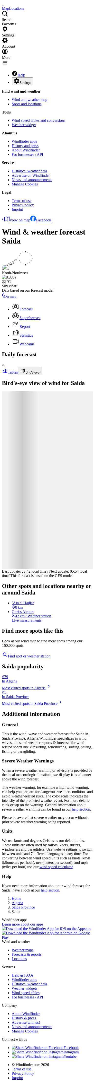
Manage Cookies (25, 184)
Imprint (17, 209)
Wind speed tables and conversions (38, 120)
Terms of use (21, 201)
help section (81, 809)
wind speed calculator (56, 867)
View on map (20, 220)
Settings (25, 83)
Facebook (43, 220)
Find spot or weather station (29, 656)
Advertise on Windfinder (31, 175)
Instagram (71, 1052)
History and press (25, 146)
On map (10, 296)
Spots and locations (26, 104)
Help (21, 75)
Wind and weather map (29, 99)
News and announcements (32, 180)
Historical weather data (29, 171)
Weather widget (24, 125)
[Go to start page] (2, 4)
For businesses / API (27, 154)
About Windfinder (26, 150)
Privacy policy (23, 205)
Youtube (70, 1056)
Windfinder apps (24, 141)
